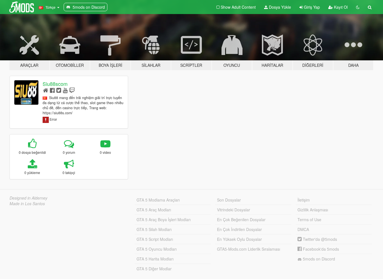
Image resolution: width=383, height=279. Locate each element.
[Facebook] (52, 90)
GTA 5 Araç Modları (154, 209)
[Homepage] (46, 90)
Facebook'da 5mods (320, 249)
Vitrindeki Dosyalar (233, 209)
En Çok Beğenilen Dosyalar (241, 219)
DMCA (303, 229)
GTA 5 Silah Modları (154, 229)
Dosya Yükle (279, 7)
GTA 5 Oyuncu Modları (157, 249)
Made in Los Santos (27, 203)
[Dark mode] (358, 7)
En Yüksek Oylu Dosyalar (239, 239)
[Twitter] (58, 90)
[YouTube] (65, 90)
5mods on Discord (318, 259)
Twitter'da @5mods (319, 239)
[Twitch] (72, 90)
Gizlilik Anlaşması (312, 209)
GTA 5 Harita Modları (155, 259)
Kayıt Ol (340, 7)
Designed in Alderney (28, 198)
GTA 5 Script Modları (155, 239)
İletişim (303, 200)
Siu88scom (55, 83)
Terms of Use (309, 219)
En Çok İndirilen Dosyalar (239, 229)
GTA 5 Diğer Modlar (154, 268)
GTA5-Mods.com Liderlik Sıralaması (248, 249)
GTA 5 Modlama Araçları (158, 200)
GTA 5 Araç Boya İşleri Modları (164, 219)
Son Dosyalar (229, 200)
